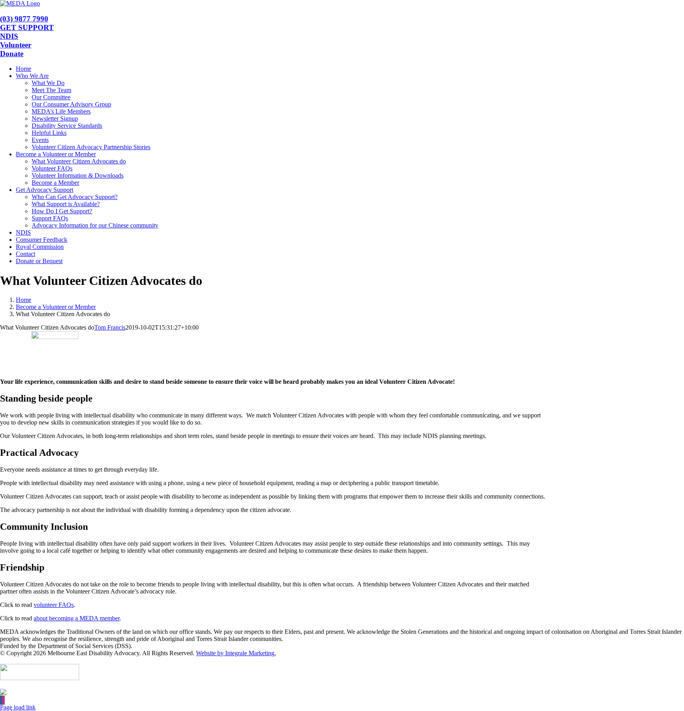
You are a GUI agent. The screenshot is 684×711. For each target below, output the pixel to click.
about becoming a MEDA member (77, 618)
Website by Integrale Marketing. (236, 653)
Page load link (18, 707)
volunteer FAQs (54, 604)
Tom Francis (109, 327)
